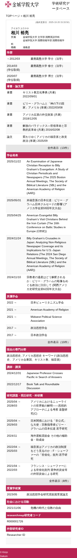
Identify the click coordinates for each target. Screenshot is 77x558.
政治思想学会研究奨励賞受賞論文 (47, 494)
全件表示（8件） (59, 480)
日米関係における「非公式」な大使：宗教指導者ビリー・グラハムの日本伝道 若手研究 (49, 424)
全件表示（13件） (59, 147)
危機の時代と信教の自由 (46, 507)
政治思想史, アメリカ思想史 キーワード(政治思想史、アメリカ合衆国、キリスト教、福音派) (37, 357)
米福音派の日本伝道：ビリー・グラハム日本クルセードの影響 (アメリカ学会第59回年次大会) (47, 204)
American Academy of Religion (50, 309)
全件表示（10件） (59, 342)
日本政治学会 (39, 335)
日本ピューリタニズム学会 (47, 302)
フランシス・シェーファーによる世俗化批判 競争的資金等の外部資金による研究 (49, 469)
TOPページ (13, 15)
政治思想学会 (39, 327)
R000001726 (15, 521)
